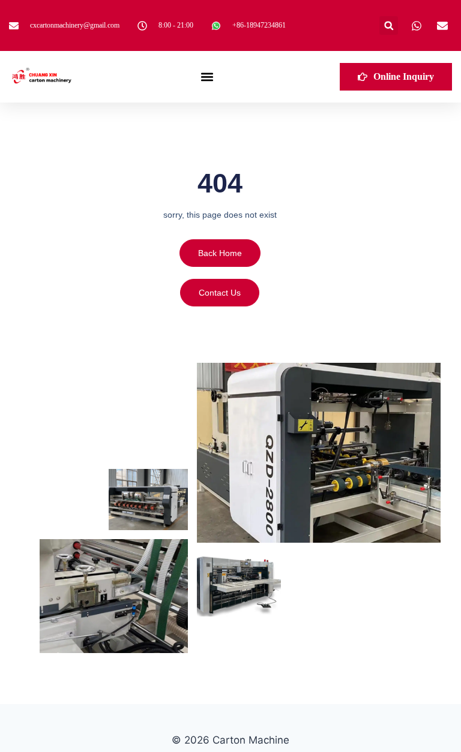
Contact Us (220, 292)
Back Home (220, 253)
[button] (388, 25)
